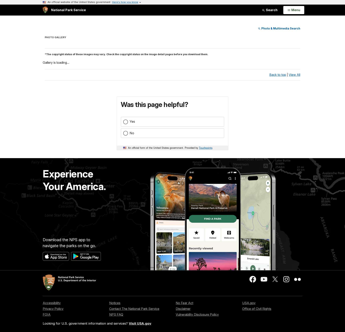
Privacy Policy (53, 309)
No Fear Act (184, 303)
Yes (132, 121)
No (132, 133)
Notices (114, 303)
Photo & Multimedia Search (280, 28)
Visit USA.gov (140, 323)
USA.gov (249, 303)
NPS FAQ (116, 314)
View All (294, 75)
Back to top (277, 75)
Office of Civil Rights (256, 309)
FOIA (47, 314)
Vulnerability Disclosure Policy (197, 314)
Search (271, 10)
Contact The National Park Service (134, 309)
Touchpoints (205, 148)
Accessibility (52, 303)
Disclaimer (183, 309)
